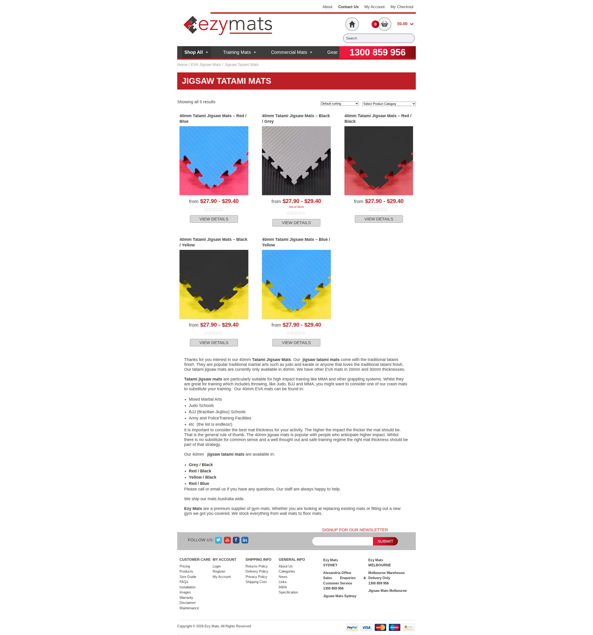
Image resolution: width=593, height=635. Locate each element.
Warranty (186, 598)
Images (185, 592)
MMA (283, 587)
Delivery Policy (257, 571)
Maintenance (189, 608)
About (327, 7)
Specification (288, 592)
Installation (188, 587)
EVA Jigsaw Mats (206, 64)
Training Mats (237, 52)
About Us (286, 566)
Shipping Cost (256, 582)
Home (182, 64)
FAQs (184, 582)
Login (217, 566)
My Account (374, 7)
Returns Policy (257, 566)
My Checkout (402, 7)
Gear (332, 52)
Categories (287, 571)
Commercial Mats (289, 52)
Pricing (185, 566)
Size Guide (188, 577)
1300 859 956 (378, 52)
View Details (213, 219)
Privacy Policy (256, 577)
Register (219, 571)
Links (283, 582)
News (283, 577)
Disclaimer (188, 603)
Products (186, 571)
